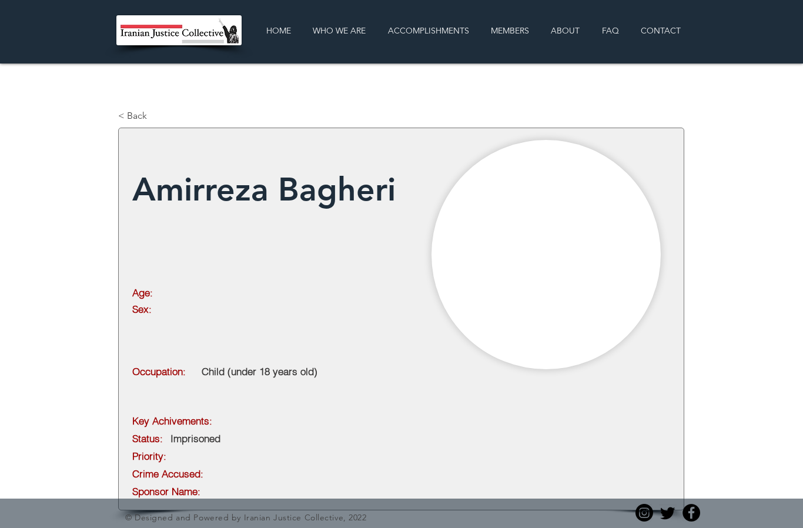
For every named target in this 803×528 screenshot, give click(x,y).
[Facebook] (691, 513)
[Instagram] (644, 513)
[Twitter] (668, 513)
